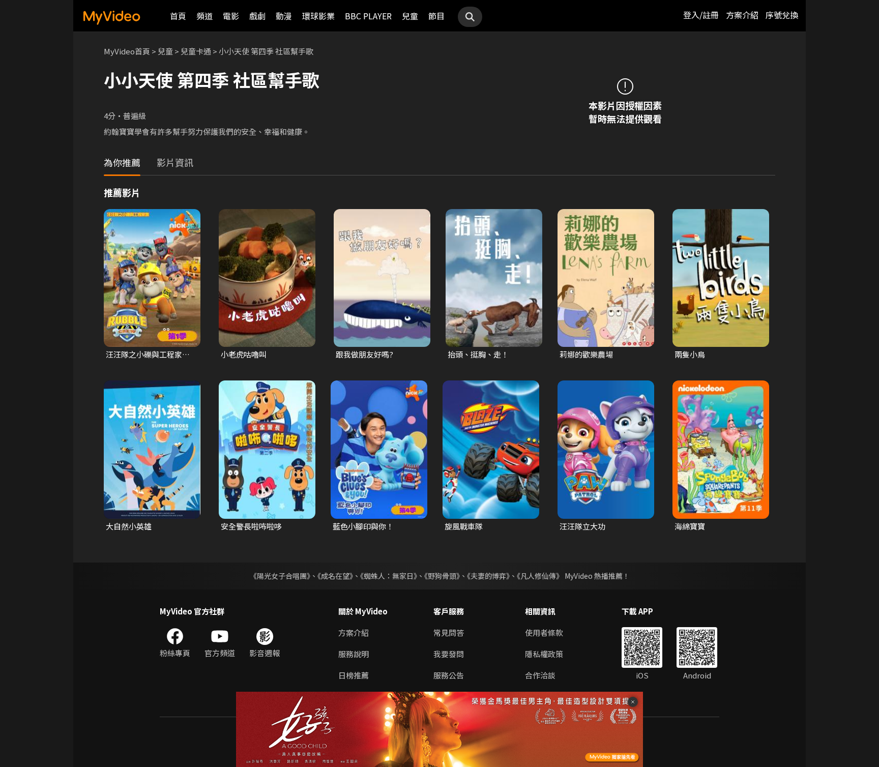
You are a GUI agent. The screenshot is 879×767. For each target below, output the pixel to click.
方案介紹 (742, 15)
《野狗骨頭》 (442, 576)
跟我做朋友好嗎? (364, 354)
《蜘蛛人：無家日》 (388, 576)
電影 (231, 16)
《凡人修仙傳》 (540, 576)
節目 (436, 16)
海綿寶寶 (690, 526)
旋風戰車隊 (464, 526)
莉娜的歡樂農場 (586, 354)
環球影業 (318, 16)
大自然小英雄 (129, 526)
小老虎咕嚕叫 (244, 354)
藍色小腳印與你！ (363, 526)
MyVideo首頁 (127, 51)
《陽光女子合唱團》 (280, 576)
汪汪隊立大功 (582, 526)
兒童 (410, 16)
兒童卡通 (196, 51)
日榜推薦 (353, 675)
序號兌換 (782, 15)
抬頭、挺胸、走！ (478, 354)
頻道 (204, 16)
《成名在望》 (335, 576)
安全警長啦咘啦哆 (251, 526)
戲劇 (257, 16)
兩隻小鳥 (690, 354)
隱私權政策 (544, 653)
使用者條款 (544, 632)
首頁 (178, 16)
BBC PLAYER (368, 16)
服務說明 (353, 653)
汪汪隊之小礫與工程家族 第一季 (148, 354)
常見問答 (448, 632)
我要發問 (448, 653)
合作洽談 (540, 675)
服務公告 (448, 675)
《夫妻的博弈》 (488, 576)
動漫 (284, 16)
